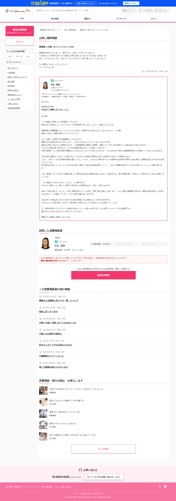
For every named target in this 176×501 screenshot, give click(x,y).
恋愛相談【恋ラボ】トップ (50, 30)
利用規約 (11, 86)
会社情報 (9, 487)
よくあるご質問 (13, 99)
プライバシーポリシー (31, 487)
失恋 (28, 56)
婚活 (10, 56)
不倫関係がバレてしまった (51, 356)
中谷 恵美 (55, 84)
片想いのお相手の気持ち (50, 334)
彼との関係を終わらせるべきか (53, 367)
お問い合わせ (162, 10)
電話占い (88, 19)
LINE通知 (11, 73)
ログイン (20, 42)
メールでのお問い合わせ (106, 477)
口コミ (154, 19)
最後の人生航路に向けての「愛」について (58, 300)
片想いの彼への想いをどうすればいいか (57, 323)
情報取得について (14, 95)
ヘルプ (56, 487)
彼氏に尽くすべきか (48, 312)
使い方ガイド (130, 10)
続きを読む (45, 102)
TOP (22, 19)
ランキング (121, 19)
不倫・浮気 (19, 56)
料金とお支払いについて (17, 77)
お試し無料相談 (70, 30)
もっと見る (103, 449)
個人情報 (11, 81)
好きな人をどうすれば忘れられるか (55, 345)
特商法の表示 (12, 90)
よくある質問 (146, 10)
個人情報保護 (47, 487)
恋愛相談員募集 (13, 108)
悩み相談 (55, 19)
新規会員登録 (103, 275)
